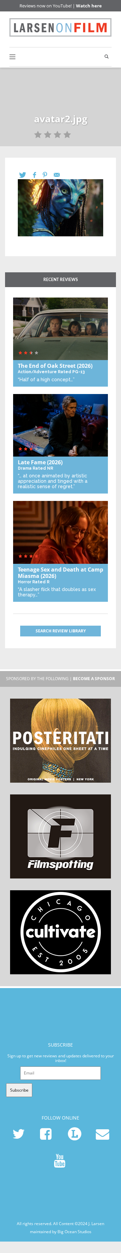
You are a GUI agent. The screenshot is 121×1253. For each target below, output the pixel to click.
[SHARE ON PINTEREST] (48, 175)
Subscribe (19, 1090)
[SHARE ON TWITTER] (26, 175)
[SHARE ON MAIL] (60, 175)
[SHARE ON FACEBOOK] (38, 175)
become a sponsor (94, 678)
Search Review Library (61, 631)
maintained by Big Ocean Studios (60, 1232)
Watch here (89, 6)
